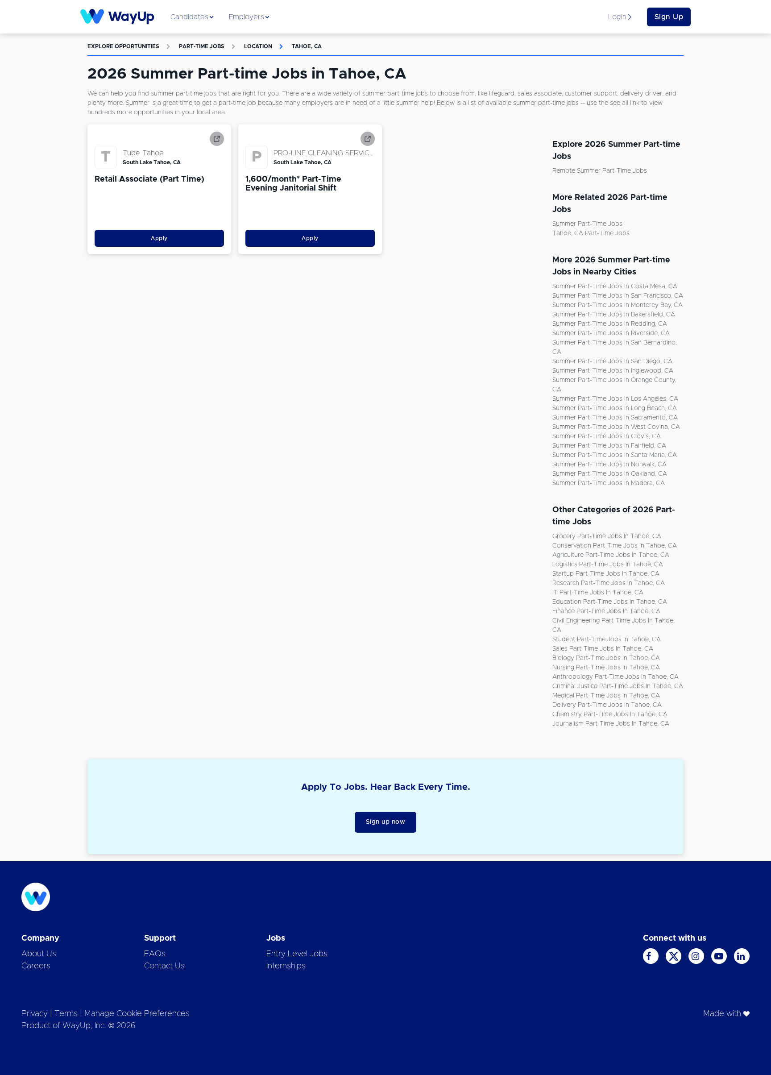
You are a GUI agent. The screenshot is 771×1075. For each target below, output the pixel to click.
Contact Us (164, 966)
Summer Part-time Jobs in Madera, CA (608, 483)
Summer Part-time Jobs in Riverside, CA (611, 333)
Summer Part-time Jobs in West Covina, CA (616, 427)
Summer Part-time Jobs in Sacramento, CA (615, 418)
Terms (66, 1014)
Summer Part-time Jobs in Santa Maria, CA (614, 455)
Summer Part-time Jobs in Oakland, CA (609, 474)
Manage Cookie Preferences (137, 1014)
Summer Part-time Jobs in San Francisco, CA (617, 296)
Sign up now (386, 822)
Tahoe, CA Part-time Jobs (591, 233)
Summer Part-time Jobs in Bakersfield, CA (613, 314)
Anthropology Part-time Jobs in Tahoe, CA (615, 677)
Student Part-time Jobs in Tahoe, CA (606, 639)
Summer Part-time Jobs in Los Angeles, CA (615, 399)
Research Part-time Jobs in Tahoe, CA (608, 583)
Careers (35, 966)
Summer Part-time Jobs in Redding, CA (609, 324)
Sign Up (669, 17)
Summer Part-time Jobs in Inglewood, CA (612, 371)
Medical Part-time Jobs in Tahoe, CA (606, 696)
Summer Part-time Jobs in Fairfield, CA (609, 446)
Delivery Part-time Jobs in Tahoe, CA (607, 705)
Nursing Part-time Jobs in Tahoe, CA (606, 667)
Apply (159, 238)
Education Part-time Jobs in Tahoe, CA (609, 602)
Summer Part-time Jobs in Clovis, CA (606, 436)
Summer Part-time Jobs (587, 224)
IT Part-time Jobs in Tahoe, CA (597, 592)
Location (258, 46)
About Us (38, 954)
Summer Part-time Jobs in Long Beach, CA (614, 408)
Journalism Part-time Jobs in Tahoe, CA (610, 724)
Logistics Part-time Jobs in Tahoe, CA (607, 564)
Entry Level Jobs (296, 954)
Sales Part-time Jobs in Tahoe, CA (602, 649)
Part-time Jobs (201, 46)
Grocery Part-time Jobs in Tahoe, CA (606, 536)
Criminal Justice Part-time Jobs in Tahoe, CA (617, 686)
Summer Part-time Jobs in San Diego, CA (612, 361)
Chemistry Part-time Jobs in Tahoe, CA (609, 714)
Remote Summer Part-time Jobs (599, 171)
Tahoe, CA (307, 46)
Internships (286, 966)
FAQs (155, 954)
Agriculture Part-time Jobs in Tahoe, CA (610, 555)
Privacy (34, 1014)
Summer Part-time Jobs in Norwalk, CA (609, 464)
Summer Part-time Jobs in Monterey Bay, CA (617, 305)
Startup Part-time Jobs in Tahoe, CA (605, 574)
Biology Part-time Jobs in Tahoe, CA (606, 658)
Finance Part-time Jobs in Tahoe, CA (606, 611)
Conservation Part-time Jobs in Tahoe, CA (614, 546)
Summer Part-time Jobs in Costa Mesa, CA (614, 286)
